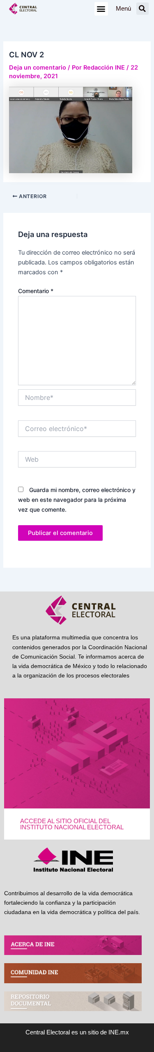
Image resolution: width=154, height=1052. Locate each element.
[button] (101, 9)
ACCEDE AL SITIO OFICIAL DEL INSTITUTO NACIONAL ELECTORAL (72, 824)
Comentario (35, 290)
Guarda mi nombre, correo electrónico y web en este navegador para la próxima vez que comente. (77, 499)
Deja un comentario (37, 67)
